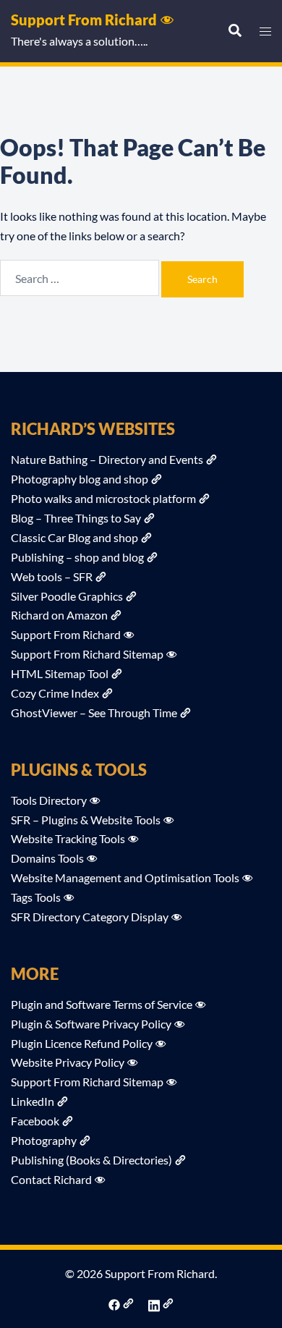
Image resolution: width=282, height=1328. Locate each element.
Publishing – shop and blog (77, 557)
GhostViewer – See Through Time (94, 712)
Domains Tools (47, 858)
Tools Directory (49, 800)
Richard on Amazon (59, 615)
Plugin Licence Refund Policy (82, 1043)
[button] (234, 31)
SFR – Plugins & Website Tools (86, 819)
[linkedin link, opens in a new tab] (161, 1303)
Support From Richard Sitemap (87, 654)
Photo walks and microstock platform (103, 498)
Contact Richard (51, 1179)
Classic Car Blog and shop (74, 537)
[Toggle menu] (265, 31)
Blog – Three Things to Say (76, 518)
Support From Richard (84, 19)
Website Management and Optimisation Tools (125, 877)
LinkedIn (32, 1101)
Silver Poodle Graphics (67, 596)
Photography (44, 1140)
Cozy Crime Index (55, 693)
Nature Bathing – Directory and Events (107, 459)
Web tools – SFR (52, 576)
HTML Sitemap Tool (59, 673)
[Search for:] (79, 278)
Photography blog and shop (79, 479)
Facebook (35, 1121)
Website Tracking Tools (68, 838)
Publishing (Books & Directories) (91, 1160)
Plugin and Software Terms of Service (101, 1004)
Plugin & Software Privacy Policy (91, 1024)
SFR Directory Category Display (89, 916)
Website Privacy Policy (67, 1062)
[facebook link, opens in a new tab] (121, 1303)
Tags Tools (36, 897)
